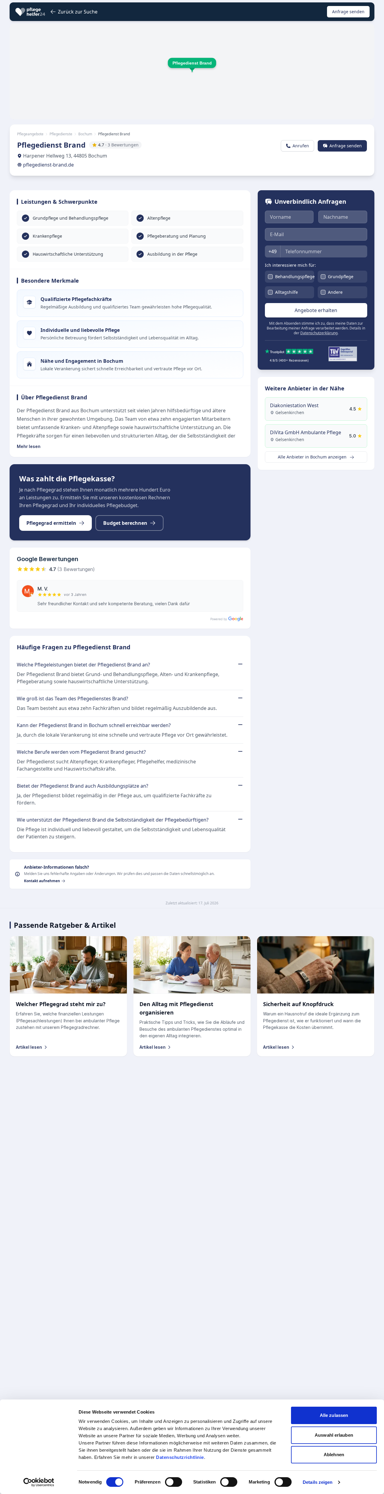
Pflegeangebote (30, 134)
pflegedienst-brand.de (48, 164)
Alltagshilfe (286, 292)
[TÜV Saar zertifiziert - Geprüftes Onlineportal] (342, 353)
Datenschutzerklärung (319, 332)
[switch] (173, 1482)
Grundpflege (340, 276)
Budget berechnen (125, 523)
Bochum (85, 134)
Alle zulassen (334, 1415)
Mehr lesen (28, 446)
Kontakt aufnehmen (42, 881)
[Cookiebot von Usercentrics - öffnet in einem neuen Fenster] (39, 1482)
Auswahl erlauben (334, 1435)
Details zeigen (317, 1482)
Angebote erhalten (316, 310)
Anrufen (300, 146)
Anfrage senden (348, 11)
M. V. (43, 589)
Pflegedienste (61, 134)
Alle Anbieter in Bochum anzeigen (313, 457)
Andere (335, 292)
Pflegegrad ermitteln (51, 523)
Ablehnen (334, 1454)
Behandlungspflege (295, 276)
